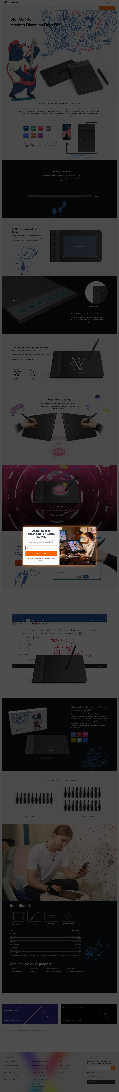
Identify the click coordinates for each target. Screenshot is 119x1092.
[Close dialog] (94, 528)
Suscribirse (41, 554)
